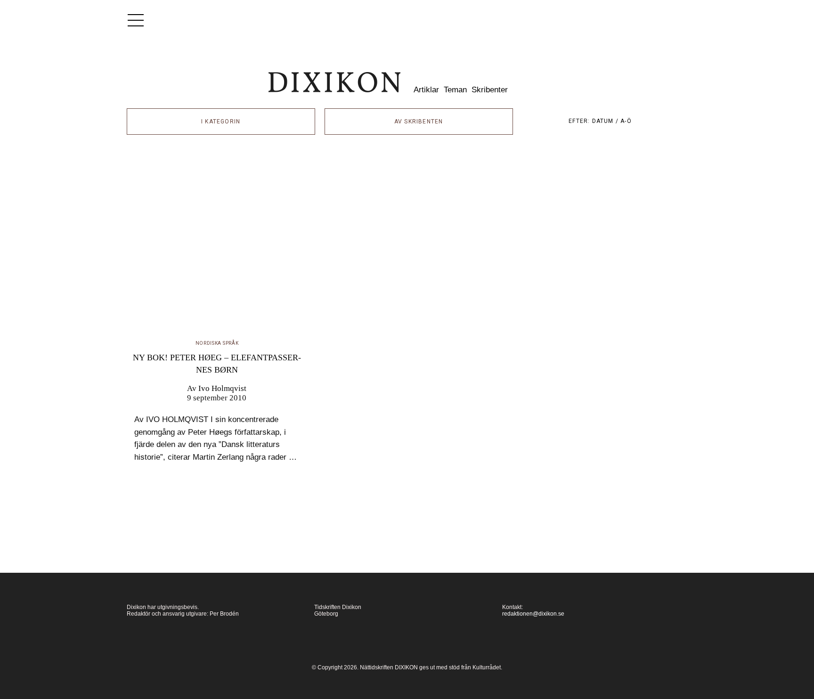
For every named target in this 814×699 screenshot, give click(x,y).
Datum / (606, 121)
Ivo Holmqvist (222, 388)
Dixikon (334, 82)
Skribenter (490, 89)
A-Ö (626, 121)
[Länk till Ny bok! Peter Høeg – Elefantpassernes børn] (217, 245)
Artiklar (426, 89)
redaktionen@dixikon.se (533, 613)
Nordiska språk (217, 343)
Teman (455, 89)
